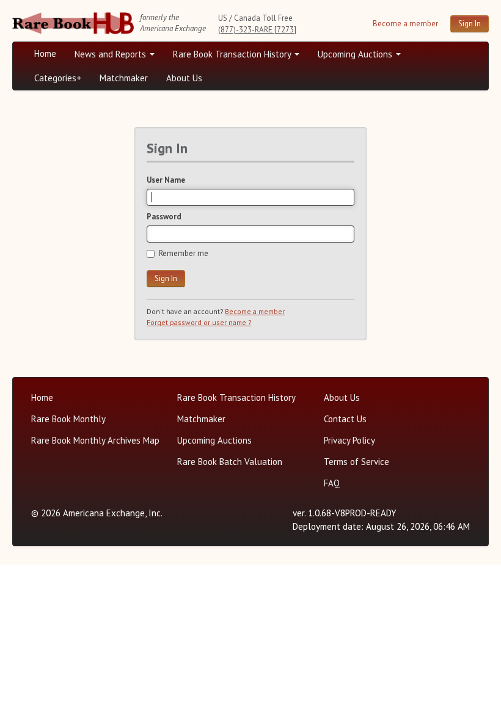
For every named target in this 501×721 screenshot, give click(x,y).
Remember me (183, 253)
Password (164, 216)
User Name (166, 180)
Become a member (405, 23)
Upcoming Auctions (356, 54)
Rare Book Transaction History (233, 54)
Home (45, 53)
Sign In (469, 23)
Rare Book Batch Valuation (229, 461)
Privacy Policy (349, 440)
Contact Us (345, 419)
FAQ (332, 483)
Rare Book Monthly (68, 419)
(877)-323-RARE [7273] (257, 29)
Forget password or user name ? (199, 322)
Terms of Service (356, 461)
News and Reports (111, 54)
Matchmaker (124, 78)
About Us (184, 78)
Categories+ (57, 78)
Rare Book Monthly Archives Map (95, 440)
